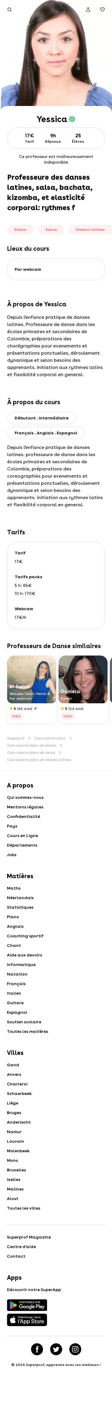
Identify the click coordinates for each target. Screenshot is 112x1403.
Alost (12, 1198)
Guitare (15, 1002)
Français (16, 983)
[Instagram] (75, 1349)
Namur (14, 1131)
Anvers (14, 1074)
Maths (14, 888)
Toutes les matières (27, 1031)
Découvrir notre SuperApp (34, 1289)
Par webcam (28, 269)
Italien (14, 993)
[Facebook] (37, 1349)
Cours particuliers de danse (31, 745)
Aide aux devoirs (24, 955)
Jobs (11, 854)
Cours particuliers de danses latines (39, 760)
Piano (13, 916)
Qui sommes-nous (25, 797)
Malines (15, 1189)
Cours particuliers (50, 738)
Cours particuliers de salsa (31, 752)
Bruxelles (16, 1169)
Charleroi (17, 1084)
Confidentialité (23, 816)
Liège (12, 1103)
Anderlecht (19, 1122)
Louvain (15, 1141)
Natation (17, 974)
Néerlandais (20, 897)
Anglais (15, 926)
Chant (14, 945)
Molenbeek (18, 1150)
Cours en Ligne (22, 835)
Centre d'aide (21, 1246)
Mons (12, 1160)
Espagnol (17, 1012)
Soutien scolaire (24, 1021)
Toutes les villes (23, 1208)
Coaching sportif (25, 935)
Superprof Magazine (29, 1237)
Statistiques (20, 907)
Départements (22, 845)
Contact (16, 1256)
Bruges (14, 1112)
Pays (12, 826)
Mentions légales (25, 806)
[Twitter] (56, 1349)
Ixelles (13, 1179)
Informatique (21, 964)
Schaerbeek (19, 1093)
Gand (13, 1064)
